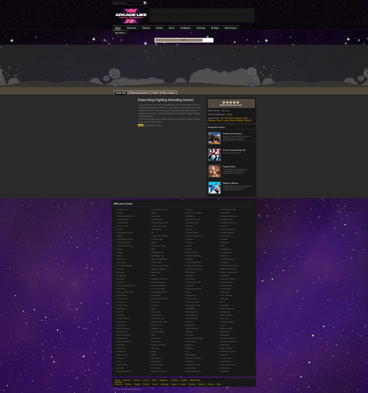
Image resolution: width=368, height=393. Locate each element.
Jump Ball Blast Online (159, 292)
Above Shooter (156, 229)
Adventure (131, 28)
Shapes (153, 351)
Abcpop (119, 236)
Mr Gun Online (225, 288)
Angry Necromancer (124, 341)
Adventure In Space (227, 219)
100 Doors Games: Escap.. (160, 265)
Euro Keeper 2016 (192, 312)
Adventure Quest (122, 222)
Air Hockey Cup (122, 209)
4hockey (154, 242)
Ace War (119, 229)
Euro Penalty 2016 (192, 315)
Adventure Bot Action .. (228, 222)
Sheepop (154, 355)
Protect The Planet (226, 348)
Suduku (188, 292)
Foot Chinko (190, 361)
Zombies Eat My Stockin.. (194, 338)
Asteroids (189, 229)
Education (165, 384)
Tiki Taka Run (156, 341)
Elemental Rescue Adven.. (160, 279)
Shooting (201, 28)
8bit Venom (224, 239)
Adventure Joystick (192, 222)
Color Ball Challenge (158, 282)
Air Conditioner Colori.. (159, 209)
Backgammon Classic (193, 305)
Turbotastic (120, 358)
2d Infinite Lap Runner (193, 255)
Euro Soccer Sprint (123, 318)
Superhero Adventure (158, 269)
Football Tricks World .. (194, 364)
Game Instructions (139, 93)
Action (118, 28)
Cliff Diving (224, 298)
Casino (155, 384)
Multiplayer (186, 28)
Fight (245, 118)
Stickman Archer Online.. (125, 292)
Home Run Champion (227, 338)
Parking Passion (122, 355)
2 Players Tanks (156, 262)
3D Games (229, 118)
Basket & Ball (190, 325)
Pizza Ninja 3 (121, 325)
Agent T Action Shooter (194, 213)
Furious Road (155, 295)
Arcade (182, 384)
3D (222, 118)
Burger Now (121, 288)
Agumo (153, 213)
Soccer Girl (120, 315)
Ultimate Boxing (156, 328)
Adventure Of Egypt (193, 219)
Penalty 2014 (224, 355)
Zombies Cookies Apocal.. (195, 265)
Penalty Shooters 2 (226, 315)
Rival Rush (155, 305)
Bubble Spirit (121, 308)
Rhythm (137, 384)
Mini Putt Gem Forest (124, 371)
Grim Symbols (225, 312)
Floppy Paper (224, 275)
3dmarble (120, 249)
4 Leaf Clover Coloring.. (125, 246)
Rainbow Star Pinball (158, 345)
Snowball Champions (227, 321)
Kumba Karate (225, 368)
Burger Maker (156, 338)
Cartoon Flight (190, 368)
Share (155, 93)
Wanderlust (189, 331)
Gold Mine (189, 321)
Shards (153, 308)
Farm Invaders (156, 368)
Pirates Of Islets (156, 325)
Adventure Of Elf (157, 219)
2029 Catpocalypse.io (227, 259)
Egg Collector (190, 279)
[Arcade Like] (130, 16)
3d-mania (189, 249)
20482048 (223, 255)
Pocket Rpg (120, 345)
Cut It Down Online (192, 302)
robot (226, 120)
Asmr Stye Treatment (227, 229)
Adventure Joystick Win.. (159, 222)
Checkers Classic (122, 305)
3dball (153, 249)
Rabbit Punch (224, 345)
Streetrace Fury (122, 321)
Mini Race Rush (122, 338)
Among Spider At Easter (125, 232)
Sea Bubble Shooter (227, 308)
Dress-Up (118, 384)
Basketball (120, 368)
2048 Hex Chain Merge (159, 259)
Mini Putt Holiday (192, 318)
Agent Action (155, 216)
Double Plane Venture (227, 279)
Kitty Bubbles (190, 308)
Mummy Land (156, 272)
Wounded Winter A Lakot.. (229, 265)
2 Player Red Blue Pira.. (194, 262)
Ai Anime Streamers (227, 232)
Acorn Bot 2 (190, 226)
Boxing (238, 118)
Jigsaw (174, 384)
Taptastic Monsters (192, 328)
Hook (153, 275)
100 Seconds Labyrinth (124, 265)
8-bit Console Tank (123, 242)
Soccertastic (190, 335)
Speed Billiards (225, 361)
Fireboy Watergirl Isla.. (193, 371)
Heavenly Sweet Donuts (228, 341)
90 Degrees (189, 239)
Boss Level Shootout (124, 335)
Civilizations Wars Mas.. (159, 321)
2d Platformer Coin (157, 255)
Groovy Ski (224, 318)
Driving (159, 28)
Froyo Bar (120, 312)
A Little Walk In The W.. (125, 239)
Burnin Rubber (156, 361)
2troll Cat (120, 255)
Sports (172, 28)
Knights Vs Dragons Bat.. (229, 272)
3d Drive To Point (192, 252)
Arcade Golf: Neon (157, 318)
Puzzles (128, 384)
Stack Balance (225, 371)
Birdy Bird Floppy (226, 282)
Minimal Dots (121, 351)
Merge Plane (121, 302)
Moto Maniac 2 (191, 272)
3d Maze (119, 252)
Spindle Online (122, 295)
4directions (189, 242)
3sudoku (188, 246)
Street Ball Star (122, 331)
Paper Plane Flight (226, 328)
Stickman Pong (191, 295)
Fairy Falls (120, 279)
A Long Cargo (225, 236)
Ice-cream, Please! (226, 358)
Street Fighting (236, 120)
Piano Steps (155, 348)
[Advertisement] (202, 23)
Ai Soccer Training (192, 232)
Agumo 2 (120, 213)
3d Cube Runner (225, 252)
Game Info (121, 93)
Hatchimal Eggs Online (193, 288)
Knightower (190, 345)
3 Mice (119, 361)
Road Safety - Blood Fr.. (228, 351)
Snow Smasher (156, 358)
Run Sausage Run (192, 298)
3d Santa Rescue (225, 249)
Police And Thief (226, 295)
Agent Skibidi (225, 213)
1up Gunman (224, 262)
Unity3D (247, 120)
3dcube (222, 246)
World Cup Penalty (123, 328)
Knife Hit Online (226, 285)
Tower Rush (224, 305)
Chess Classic (156, 312)
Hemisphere (190, 275)
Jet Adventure (121, 275)
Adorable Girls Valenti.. (159, 226)
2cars (187, 351)
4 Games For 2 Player (158, 246)
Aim (152, 232)
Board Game (230, 28)
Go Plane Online (122, 298)
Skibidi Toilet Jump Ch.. (228, 269)
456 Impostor (224, 242)
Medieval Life (225, 331)
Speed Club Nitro (157, 364)
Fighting (211, 120)
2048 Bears (189, 259)
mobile (219, 120)
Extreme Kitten (122, 364)
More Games (168, 93)
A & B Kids (190, 285)
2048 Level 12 (121, 259)
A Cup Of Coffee (157, 239)
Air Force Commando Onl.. (126, 285)
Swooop (223, 325)
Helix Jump (155, 302)
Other (219, 384)
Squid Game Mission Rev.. (195, 269)
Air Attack (189, 209)
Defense (146, 28)
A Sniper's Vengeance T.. (194, 236)
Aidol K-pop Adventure (228, 209)
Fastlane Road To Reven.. (159, 298)
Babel (153, 335)
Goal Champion (191, 341)
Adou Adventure (122, 226)
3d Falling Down (157, 252)
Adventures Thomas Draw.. (229, 216)
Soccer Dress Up (157, 315)
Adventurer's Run (123, 219)
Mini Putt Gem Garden (159, 371)
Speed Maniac (190, 355)
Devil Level (120, 282)
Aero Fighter (190, 216)
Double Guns (224, 292)
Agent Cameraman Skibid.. (126, 216)
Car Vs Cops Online (158, 288)
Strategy (215, 28)
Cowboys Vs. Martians (194, 358)
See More (118, 382)
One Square (121, 272)
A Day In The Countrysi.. (160, 236)
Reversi (222, 302)
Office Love (121, 348)
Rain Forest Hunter (157, 331)
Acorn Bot (223, 226)
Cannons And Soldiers (228, 364)
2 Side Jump (121, 262)
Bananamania (224, 335)
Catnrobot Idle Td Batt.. (194, 282)
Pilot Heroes (190, 348)
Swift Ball (120, 269)
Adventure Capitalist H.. (159, 285)
